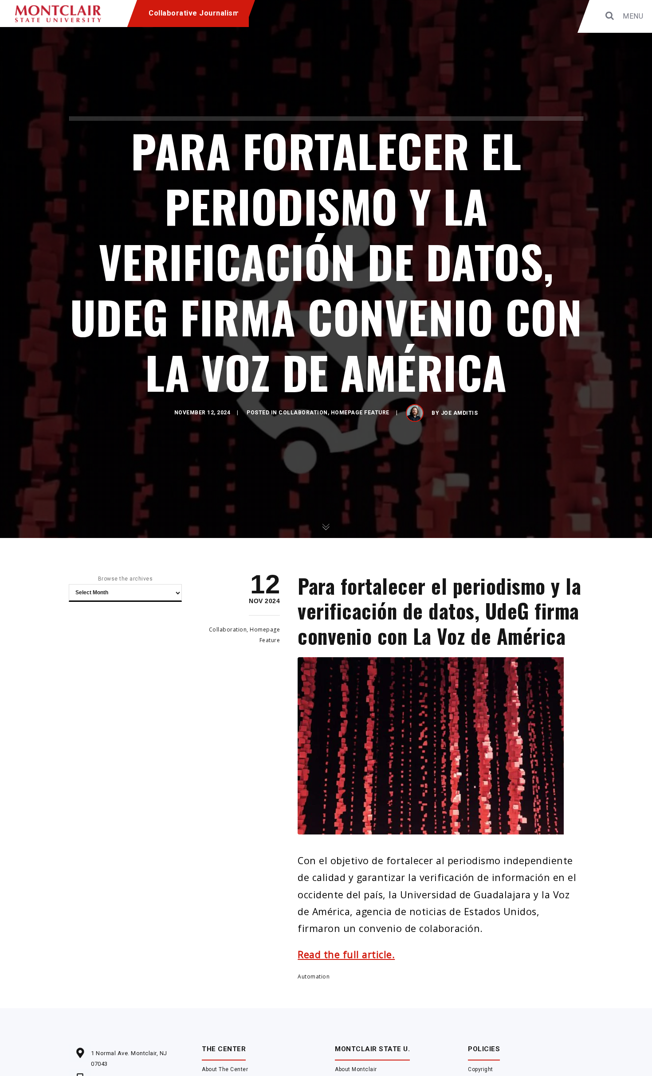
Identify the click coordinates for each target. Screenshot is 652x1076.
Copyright (480, 1069)
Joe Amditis (459, 413)
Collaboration (303, 412)
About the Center (225, 1069)
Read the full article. (346, 954)
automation (314, 976)
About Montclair (356, 1069)
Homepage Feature (360, 412)
